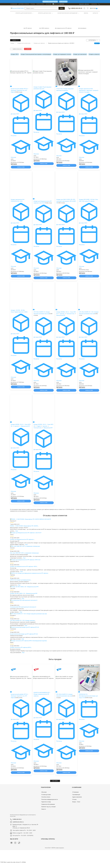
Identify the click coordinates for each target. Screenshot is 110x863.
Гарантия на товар (46, 801)
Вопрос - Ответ (76, 801)
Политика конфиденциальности (49, 799)
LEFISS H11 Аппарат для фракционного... (20, 580)
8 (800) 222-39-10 (76, 8)
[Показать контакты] (99, 4)
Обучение (48, 4)
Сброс (28, 49)
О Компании (75, 792)
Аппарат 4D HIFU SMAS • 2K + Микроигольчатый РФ (23, 593)
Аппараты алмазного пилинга (96, 54)
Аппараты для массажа (44, 13)
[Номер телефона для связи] (19, 842)
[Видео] (11, 86)
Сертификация (76, 794)
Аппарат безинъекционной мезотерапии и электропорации (36, 54)
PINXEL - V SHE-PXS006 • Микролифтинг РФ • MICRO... (24, 526)
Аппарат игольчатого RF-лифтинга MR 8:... (21, 647)
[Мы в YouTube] (11, 842)
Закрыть (84, 851)
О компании (13, 4)
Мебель (86, 13)
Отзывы (33, 4)
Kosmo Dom (12, 816)
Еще (17, 531)
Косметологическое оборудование (67, 13)
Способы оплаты (45, 797)
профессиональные (17, 49)
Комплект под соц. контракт (48, 806)
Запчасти (95, 13)
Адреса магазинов (77, 797)
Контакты (94, 4)
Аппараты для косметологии (23, 13)
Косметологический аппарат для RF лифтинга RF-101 (24, 634)
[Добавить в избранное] (30, 61)
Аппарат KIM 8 (14, 54)
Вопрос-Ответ (40, 4)
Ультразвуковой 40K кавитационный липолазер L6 (23, 607)
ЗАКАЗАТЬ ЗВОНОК (84, 4)
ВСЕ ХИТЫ (55, 780)
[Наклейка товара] (56, 282)
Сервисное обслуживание (48, 804)
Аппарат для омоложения (80, 54)
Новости (43, 809)
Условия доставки (46, 794)
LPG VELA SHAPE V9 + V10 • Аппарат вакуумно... (23, 620)
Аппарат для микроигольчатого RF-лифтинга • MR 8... (24, 566)
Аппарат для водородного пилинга (62, 54)
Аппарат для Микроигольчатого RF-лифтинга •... (22, 539)
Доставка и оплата (24, 4)
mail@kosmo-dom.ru (18, 822)
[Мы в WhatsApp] (15, 842)
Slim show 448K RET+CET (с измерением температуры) (24, 553)
